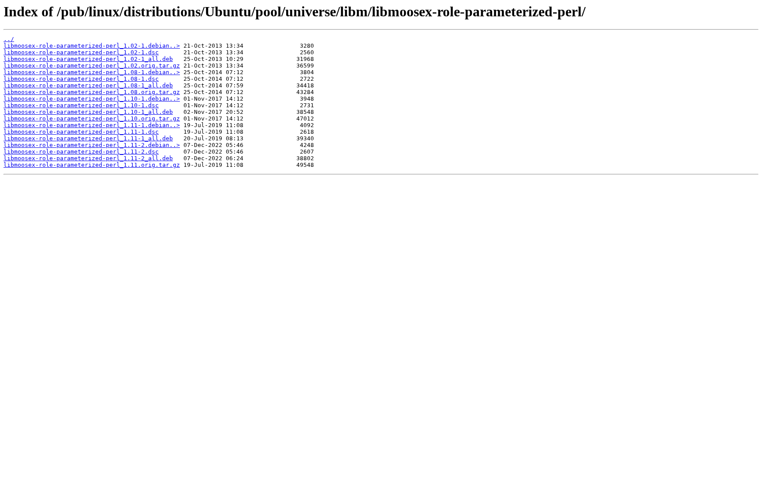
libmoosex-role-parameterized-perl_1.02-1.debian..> (92, 45)
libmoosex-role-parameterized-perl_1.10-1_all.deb (88, 112)
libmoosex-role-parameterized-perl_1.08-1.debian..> (92, 72)
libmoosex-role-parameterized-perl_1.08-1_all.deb (88, 85)
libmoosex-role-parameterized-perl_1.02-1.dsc (81, 52)
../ (9, 39)
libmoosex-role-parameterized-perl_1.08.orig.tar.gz (92, 92)
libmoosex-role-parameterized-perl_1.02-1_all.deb (88, 59)
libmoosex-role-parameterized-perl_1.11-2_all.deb (88, 158)
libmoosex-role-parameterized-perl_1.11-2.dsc (81, 151)
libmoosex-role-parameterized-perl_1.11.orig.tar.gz (92, 165)
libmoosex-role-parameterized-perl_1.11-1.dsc (81, 131)
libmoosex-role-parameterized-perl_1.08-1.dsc (81, 78)
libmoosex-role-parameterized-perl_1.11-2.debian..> (92, 145)
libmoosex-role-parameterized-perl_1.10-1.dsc (81, 105)
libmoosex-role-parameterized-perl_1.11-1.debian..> (92, 125)
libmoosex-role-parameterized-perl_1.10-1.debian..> (92, 98)
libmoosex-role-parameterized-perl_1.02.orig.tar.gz (92, 65)
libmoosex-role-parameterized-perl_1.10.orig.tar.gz (92, 118)
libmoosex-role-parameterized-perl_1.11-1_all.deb (88, 138)
